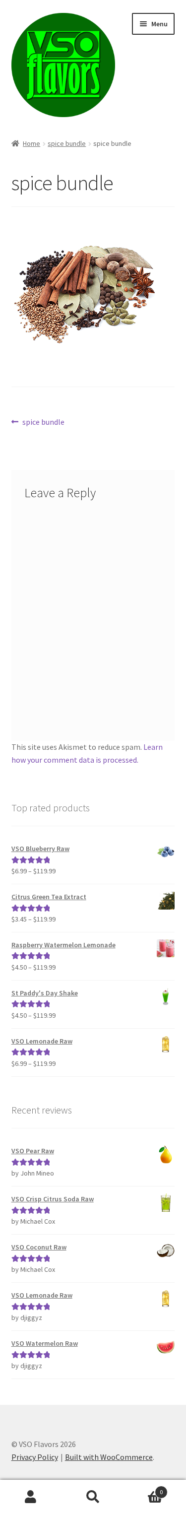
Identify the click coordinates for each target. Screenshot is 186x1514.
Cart (143, 1488)
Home (31, 143)
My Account (31, 1497)
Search (93, 1497)
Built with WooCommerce (109, 1457)
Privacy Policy (34, 1457)
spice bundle (67, 143)
